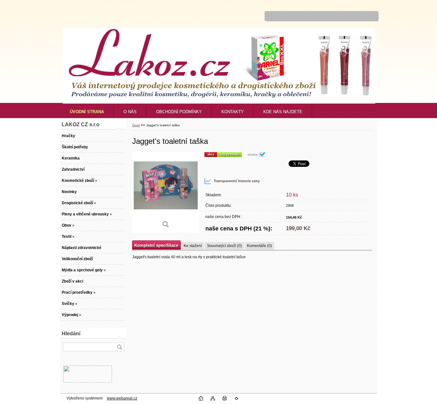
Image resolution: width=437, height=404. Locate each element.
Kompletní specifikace (156, 245)
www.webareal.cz (122, 398)
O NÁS (130, 111)
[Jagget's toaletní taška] (165, 192)
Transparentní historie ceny (237, 181)
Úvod (136, 125)
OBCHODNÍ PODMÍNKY (179, 111)
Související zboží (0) (224, 246)
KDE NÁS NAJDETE (282, 111)
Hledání (71, 333)
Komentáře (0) (259, 246)
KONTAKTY (232, 111)
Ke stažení (193, 246)
